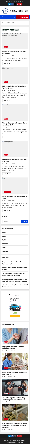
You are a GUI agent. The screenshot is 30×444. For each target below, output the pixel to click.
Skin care (4, 247)
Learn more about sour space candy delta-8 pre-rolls (15, 149)
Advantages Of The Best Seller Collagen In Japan (15, 185)
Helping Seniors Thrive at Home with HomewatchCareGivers (11, 263)
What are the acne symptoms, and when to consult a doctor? (15, 112)
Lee (4, 55)
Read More (7, 64)
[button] (2, 17)
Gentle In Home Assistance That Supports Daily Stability (14, 373)
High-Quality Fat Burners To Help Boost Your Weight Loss (15, 75)
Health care (7, 192)
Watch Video (24, 17)
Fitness (4, 236)
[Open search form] (14, 17)
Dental (4, 232)
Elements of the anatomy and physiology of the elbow (15, 41)
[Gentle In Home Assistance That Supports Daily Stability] (15, 361)
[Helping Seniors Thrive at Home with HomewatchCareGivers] (15, 336)
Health (6, 47)
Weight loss (5, 251)
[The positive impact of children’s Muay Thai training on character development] (15, 387)
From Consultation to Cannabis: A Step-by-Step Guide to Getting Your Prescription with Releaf (14, 280)
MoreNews (10, 442)
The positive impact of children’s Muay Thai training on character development (13, 274)
